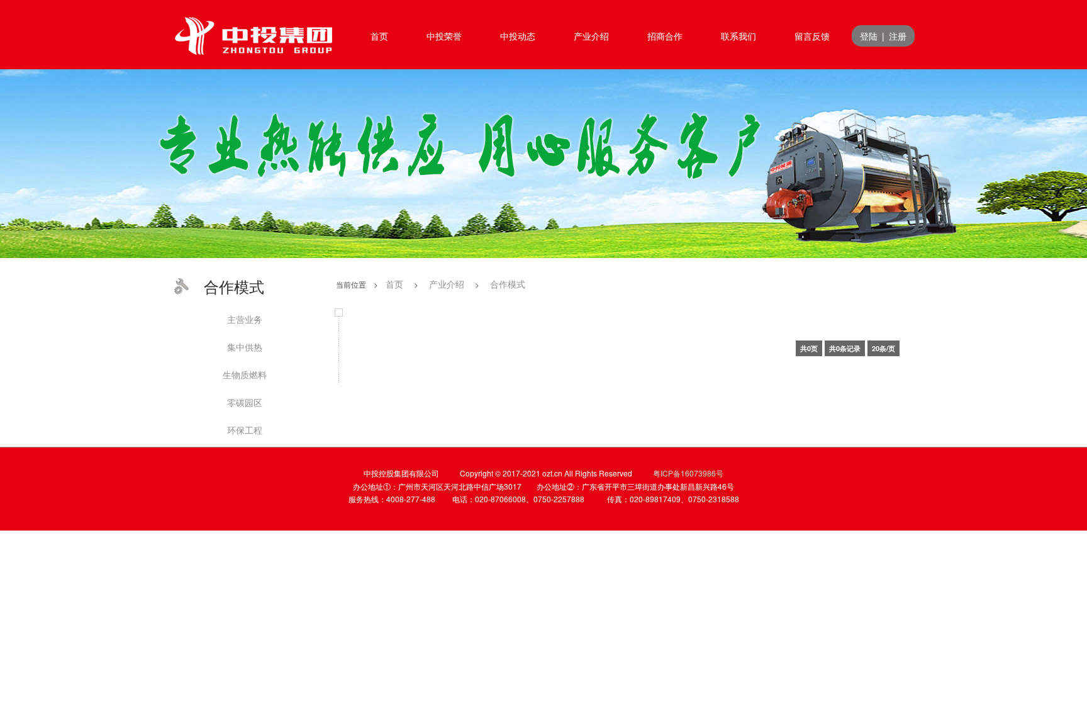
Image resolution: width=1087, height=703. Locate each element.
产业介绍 (591, 36)
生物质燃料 (245, 374)
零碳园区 (244, 402)
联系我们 (738, 36)
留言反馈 (812, 36)
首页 (379, 36)
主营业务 (244, 319)
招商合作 (665, 36)
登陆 (869, 36)
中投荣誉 (444, 36)
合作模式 (507, 284)
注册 (897, 36)
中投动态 (517, 36)
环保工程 (244, 430)
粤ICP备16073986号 (688, 473)
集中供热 (244, 346)
